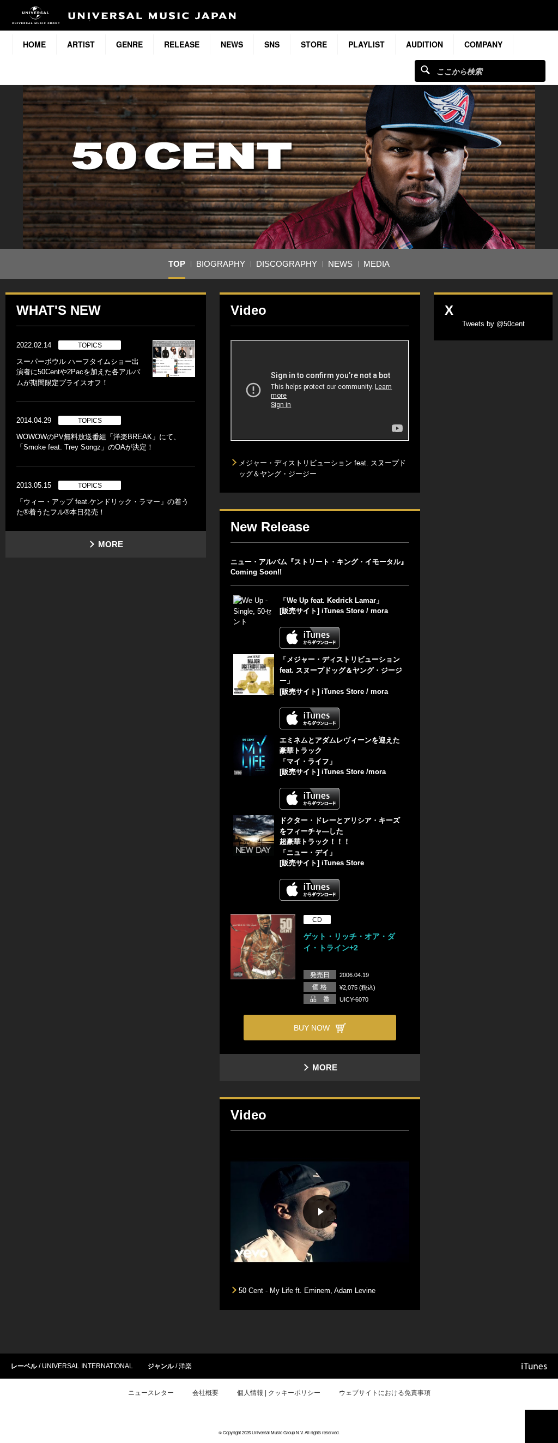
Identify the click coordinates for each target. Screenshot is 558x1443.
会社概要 (205, 1393)
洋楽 (185, 1366)
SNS (272, 44)
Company (483, 44)
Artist (81, 44)
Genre (129, 44)
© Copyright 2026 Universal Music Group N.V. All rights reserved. (279, 1432)
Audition (424, 44)
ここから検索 (425, 69)
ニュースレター (151, 1393)
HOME (34, 44)
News (232, 44)
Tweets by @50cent (493, 324)
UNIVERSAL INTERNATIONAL (87, 1366)
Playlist (366, 44)
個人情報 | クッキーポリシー (278, 1393)
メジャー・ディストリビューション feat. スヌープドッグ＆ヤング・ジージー (322, 468)
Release (181, 44)
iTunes (534, 1366)
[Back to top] (541, 1426)
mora (379, 611)
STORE (314, 44)
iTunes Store (341, 611)
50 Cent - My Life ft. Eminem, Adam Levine (307, 1290)
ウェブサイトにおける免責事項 (384, 1393)
